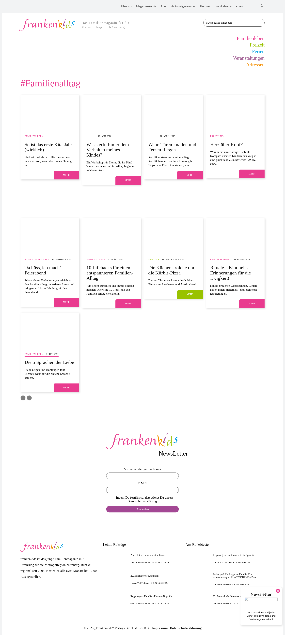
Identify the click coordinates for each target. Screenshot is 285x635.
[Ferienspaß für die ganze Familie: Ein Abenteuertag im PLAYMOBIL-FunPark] (197, 579)
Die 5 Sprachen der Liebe (49, 362)
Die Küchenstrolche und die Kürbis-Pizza (171, 270)
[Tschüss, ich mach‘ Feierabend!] (49, 235)
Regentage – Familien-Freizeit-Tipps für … (152, 596)
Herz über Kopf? (226, 144)
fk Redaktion (142, 562)
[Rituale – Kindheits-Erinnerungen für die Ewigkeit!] (235, 235)
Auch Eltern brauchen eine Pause (147, 555)
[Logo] (142, 441)
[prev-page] (23, 397)
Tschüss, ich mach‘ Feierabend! (43, 270)
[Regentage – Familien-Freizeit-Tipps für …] (115, 600)
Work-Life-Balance (37, 259)
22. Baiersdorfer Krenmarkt (144, 575)
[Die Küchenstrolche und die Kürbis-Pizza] (173, 235)
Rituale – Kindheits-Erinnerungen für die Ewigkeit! (230, 273)
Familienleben (34, 136)
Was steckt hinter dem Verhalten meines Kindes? (107, 150)
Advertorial (141, 583)
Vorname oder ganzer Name (142, 469)
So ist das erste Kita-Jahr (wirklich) (48, 147)
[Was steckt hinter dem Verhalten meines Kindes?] (111, 112)
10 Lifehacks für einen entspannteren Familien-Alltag (109, 273)
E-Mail (142, 483)
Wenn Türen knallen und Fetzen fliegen (172, 147)
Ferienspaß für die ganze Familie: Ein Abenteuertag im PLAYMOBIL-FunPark (234, 576)
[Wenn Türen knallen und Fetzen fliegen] (173, 112)
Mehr (66, 175)
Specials (153, 259)
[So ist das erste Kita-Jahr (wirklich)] (49, 112)
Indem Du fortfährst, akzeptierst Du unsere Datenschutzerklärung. (145, 499)
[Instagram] (255, 6)
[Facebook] (248, 6)
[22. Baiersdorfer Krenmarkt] (115, 579)
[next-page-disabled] (29, 397)
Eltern (90, 136)
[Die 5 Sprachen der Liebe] (49, 330)
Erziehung (216, 136)
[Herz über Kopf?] (235, 112)
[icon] (262, 6)
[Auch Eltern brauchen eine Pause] (115, 558)
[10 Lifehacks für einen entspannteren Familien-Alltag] (111, 235)
